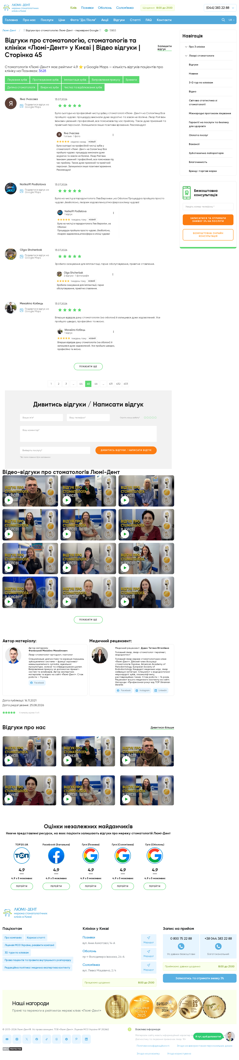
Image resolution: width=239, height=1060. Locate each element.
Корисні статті (36, 937)
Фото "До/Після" (83, 20)
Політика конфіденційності (153, 1045)
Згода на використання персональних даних (204, 1045)
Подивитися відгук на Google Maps (37, 106)
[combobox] (55, 450)
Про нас (29, 20)
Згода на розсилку (148, 1053)
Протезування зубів (46, 79)
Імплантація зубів (75, 79)
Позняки (89, 937)
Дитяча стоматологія (21, 87)
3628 (42, 71)
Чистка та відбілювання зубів (83, 87)
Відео (192, 91)
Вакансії (194, 144)
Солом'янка (91, 965)
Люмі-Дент (9, 30)
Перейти (21, 886)
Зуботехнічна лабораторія (206, 153)
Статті (135, 20)
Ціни (62, 20)
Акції (104, 20)
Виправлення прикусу (106, 79)
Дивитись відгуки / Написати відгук (126, 450)
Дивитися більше (162, 727)
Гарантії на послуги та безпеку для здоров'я (209, 124)
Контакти (164, 20)
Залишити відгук (165, 48)
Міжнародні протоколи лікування (210, 113)
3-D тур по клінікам (201, 82)
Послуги (47, 20)
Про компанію (13, 937)
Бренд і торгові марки (203, 171)
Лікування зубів (17, 79)
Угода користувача (179, 1053)
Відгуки (119, 20)
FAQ (149, 20)
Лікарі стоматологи (201, 55)
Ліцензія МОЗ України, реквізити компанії (29, 945)
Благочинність (198, 162)
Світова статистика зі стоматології (203, 102)
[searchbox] (45, 450)
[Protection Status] (56, 1049)
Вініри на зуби (49, 87)
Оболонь (89, 951)
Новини (193, 73)
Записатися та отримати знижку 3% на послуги (208, 220)
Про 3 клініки (197, 46)
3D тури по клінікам (17, 952)
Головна (11, 20)
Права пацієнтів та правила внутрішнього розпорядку (38, 960)
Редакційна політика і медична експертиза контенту (37, 967)
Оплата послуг (198, 135)
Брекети (131, 79)
